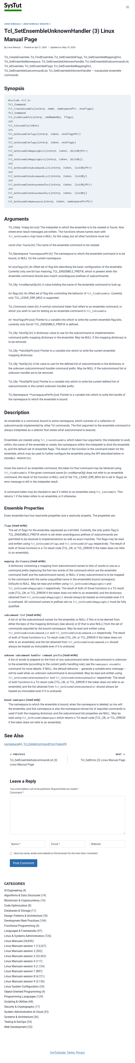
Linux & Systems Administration (24, 936)
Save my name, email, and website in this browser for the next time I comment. (56, 853)
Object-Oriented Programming (22, 991)
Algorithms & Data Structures (22, 895)
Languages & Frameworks (20, 930)
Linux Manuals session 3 (36, 24)
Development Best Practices (21, 920)
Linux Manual (13, 47)
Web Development (15, 1027)
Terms (71, 1052)
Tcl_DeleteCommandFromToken (43, 744)
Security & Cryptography (19, 1006)
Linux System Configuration (21, 986)
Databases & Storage (17, 910)
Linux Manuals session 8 (19, 976)
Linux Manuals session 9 (19, 981)
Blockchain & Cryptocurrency (22, 900)
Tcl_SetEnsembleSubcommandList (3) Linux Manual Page (33, 759)
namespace (11, 744)
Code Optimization (15, 905)
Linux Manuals (12, 24)
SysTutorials (58, 1052)
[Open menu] (127, 7)
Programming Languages (20, 996)
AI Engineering (13, 890)
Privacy (80, 1052)
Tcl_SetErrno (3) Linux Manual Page (103, 757)
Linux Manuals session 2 (19, 951)
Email (55, 844)
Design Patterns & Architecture (23, 915)
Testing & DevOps (15, 1021)
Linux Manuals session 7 (19, 971)
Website (96, 844)
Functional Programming (19, 925)
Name (16, 844)
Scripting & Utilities (16, 1001)
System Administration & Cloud (23, 1011)
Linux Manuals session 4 (19, 961)
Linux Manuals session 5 (19, 966)
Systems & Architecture (18, 1017)
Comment (17, 792)
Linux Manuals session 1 (19, 946)
